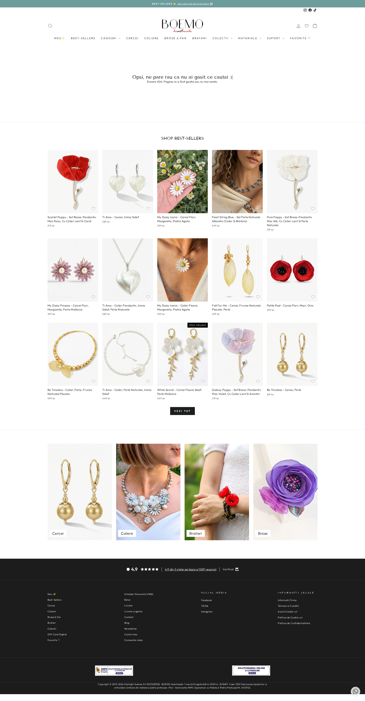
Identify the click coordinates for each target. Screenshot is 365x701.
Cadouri (109, 38)
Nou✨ (59, 38)
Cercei (132, 38)
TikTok (204, 605)
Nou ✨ (52, 594)
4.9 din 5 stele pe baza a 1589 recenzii (191, 569)
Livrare (128, 605)
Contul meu (131, 634)
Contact (129, 617)
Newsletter (130, 628)
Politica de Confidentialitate (294, 623)
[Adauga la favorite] (93, 208)
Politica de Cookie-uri (290, 617)
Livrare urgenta (133, 611)
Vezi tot (182, 411)
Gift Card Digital (57, 634)
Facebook (206, 600)
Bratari (199, 38)
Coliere (151, 38)
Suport (274, 38)
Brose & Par (175, 38)
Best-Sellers (83, 38)
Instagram (207, 611)
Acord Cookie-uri (287, 611)
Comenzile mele (133, 640)
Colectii (221, 38)
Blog (126, 622)
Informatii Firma (287, 600)
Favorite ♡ (300, 38)
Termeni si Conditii (288, 605)
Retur (127, 599)
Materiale (248, 38)
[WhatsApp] (355, 691)
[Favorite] (306, 26)
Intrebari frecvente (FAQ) (138, 594)
